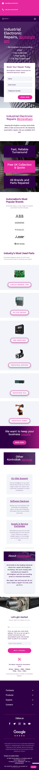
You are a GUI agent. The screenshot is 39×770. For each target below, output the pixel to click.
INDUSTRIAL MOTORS (19, 365)
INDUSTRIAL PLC (19, 393)
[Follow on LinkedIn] (24, 724)
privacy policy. (16, 767)
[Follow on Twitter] (14, 724)
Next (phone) (19, 650)
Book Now (25, 97)
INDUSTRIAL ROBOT (19, 420)
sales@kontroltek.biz (11, 3)
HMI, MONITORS (19, 340)
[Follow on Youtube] (29, 724)
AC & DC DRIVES (19, 312)
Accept (33, 767)
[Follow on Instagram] (19, 724)
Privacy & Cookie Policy (11, 755)
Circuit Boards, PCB (19, 284)
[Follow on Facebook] (10, 724)
